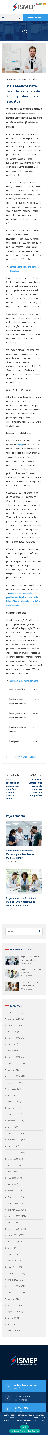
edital (20, 444)
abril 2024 (12, 1044)
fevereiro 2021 (14, 1273)
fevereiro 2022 (14, 1197)
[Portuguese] (41, 3)
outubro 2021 (13, 1222)
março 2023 (13, 1114)
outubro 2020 (13, 1298)
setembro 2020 (14, 1305)
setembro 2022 (14, 1152)
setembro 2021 (14, 1229)
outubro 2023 (13, 1069)
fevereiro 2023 (14, 1120)
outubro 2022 (13, 1146)
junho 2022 (12, 1171)
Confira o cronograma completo (24, 680)
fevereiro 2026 (14, 1012)
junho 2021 (12, 1248)
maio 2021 (12, 1254)
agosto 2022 (13, 1159)
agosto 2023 (13, 1082)
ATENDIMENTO (35, 17)
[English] (37, 3)
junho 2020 (12, 1324)
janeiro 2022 (13, 1203)
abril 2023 (12, 1108)
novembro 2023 (14, 1063)
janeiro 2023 (13, 1127)
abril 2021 (12, 1260)
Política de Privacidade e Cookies (24, 1431)
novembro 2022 (14, 1139)
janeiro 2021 (13, 1279)
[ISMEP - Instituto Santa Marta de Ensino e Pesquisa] (24, 7)
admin (24, 79)
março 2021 (13, 1267)
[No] (44, 1423)
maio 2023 (12, 1101)
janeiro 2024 (13, 1050)
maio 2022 (12, 1178)
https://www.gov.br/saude (24, 756)
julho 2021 (12, 1241)
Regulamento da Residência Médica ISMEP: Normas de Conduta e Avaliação (21, 902)
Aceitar (25, 1427)
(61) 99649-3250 (22, 1397)
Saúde (34, 79)
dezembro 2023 (14, 1057)
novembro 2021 (14, 1216)
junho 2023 (12, 1095)
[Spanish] (44, 3)
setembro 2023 (14, 1076)
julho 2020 (12, 1318)
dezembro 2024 (14, 1038)
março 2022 (13, 1190)
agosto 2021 (13, 1235)
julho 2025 (12, 1031)
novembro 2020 (14, 1292)
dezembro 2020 (14, 1286)
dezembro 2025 (14, 1018)
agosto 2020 (13, 1311)
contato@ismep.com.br (25, 1385)
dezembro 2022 (14, 1133)
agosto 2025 (13, 1025)
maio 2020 (12, 1330)
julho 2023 (12, 1089)
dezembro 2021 (14, 1209)
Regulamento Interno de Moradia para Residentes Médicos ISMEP (20, 854)
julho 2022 (12, 1165)
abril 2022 (12, 1184)
